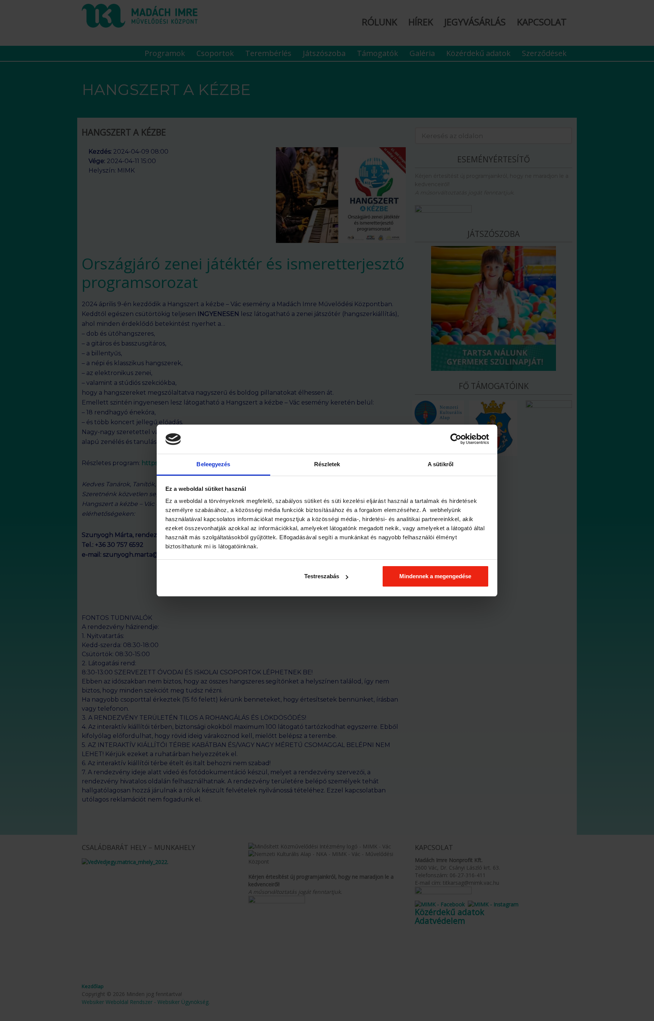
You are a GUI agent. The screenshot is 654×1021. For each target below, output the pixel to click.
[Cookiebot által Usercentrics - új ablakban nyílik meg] (456, 439)
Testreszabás (321, 576)
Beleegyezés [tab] (213, 464)
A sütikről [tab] (440, 464)
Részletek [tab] (327, 464)
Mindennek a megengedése (435, 576)
